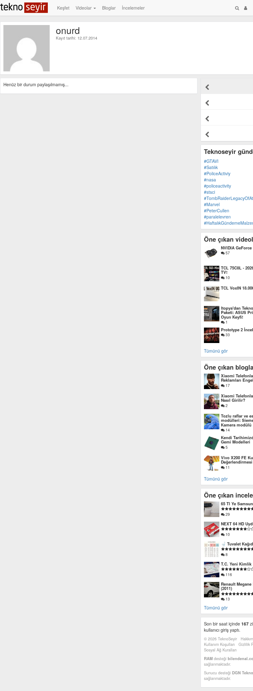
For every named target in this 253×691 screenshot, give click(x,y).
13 (227, 598)
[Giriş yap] (245, 7)
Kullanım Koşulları (219, 644)
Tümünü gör (216, 351)
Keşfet (63, 8)
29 (227, 514)
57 (227, 252)
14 (227, 429)
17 (227, 385)
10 (227, 277)
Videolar (84, 8)
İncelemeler (133, 8)
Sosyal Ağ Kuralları (220, 650)
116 (228, 574)
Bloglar (109, 8)
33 (227, 334)
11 (227, 467)
